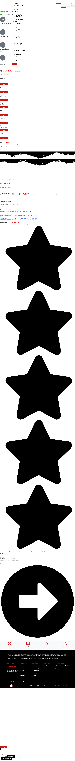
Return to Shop (11, 756)
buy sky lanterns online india (11, 654)
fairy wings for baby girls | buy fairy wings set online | (15, 658)
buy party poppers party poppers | (28, 658)
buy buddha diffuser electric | (20, 654)
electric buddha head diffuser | (62, 655)
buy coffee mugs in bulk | (60, 654)
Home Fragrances (19, 5)
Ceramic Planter (19, 8)
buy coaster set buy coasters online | (26, 655)
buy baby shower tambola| (53, 655)
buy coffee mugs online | (52, 654)
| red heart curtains (55, 658)
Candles (17, 9)
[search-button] (63, 7)
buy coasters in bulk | (35, 655)
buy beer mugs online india (36, 654)
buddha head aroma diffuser (16, 655)
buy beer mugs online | (28, 654)
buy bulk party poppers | (38, 658)
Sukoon (16, 3)
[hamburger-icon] (58, 3)
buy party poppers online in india (46, 658)
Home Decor (18, 6)
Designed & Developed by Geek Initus (61, 685)
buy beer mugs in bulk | (44, 654)
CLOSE (3, 747)
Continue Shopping (6, 758)
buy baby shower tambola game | (44, 655)
